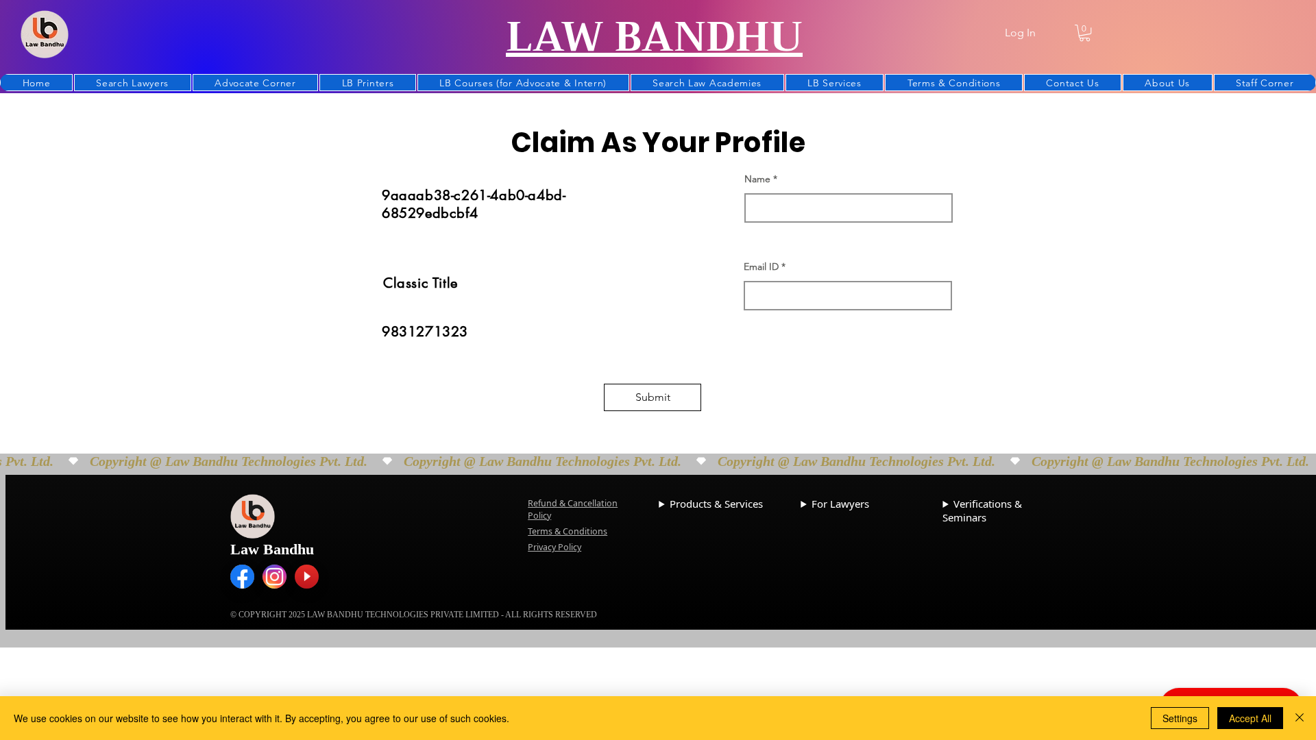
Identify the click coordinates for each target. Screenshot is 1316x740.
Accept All (1250, 718)
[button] (1085, 33)
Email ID (761, 266)
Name (757, 179)
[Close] (1299, 718)
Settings (1179, 718)
